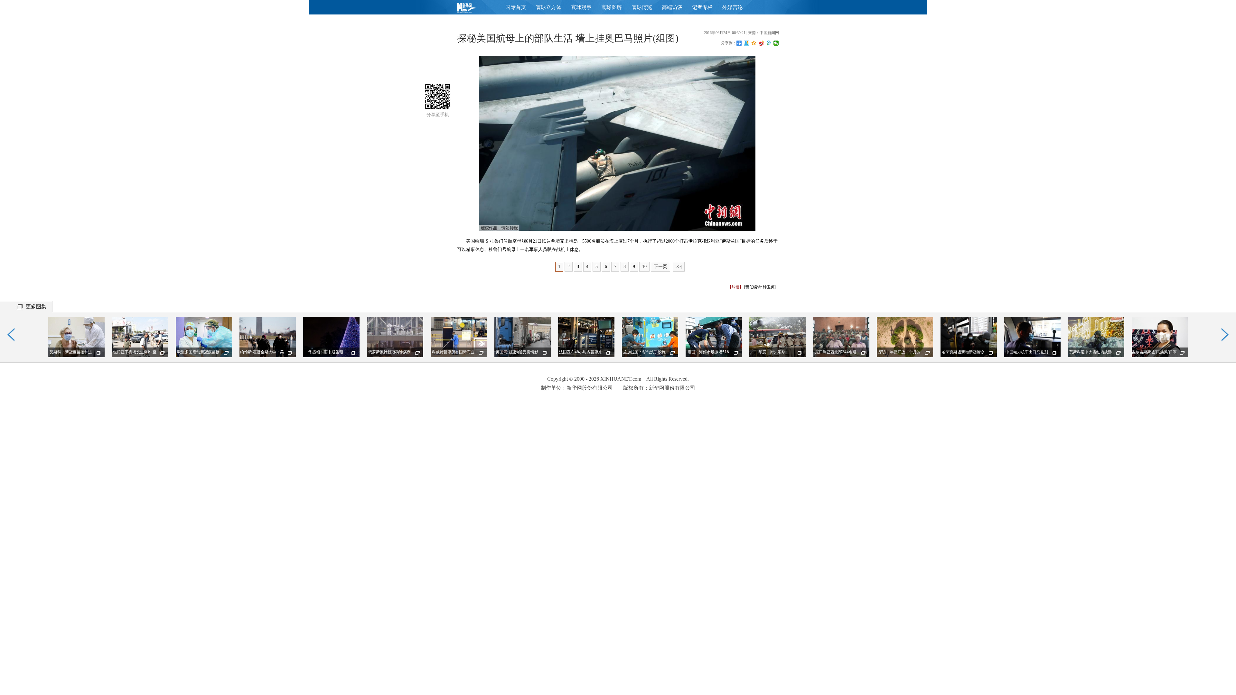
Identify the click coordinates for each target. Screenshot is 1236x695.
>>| (679, 266)
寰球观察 (581, 7)
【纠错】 (735, 287)
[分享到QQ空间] (754, 43)
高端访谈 (672, 7)
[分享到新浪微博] (761, 43)
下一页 (660, 266)
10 (644, 266)
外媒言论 (732, 7)
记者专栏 (702, 7)
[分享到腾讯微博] (769, 43)
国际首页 (515, 7)
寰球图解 (611, 7)
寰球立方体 (548, 7)
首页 (476, 9)
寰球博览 (642, 7)
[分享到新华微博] (746, 43)
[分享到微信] (776, 43)
